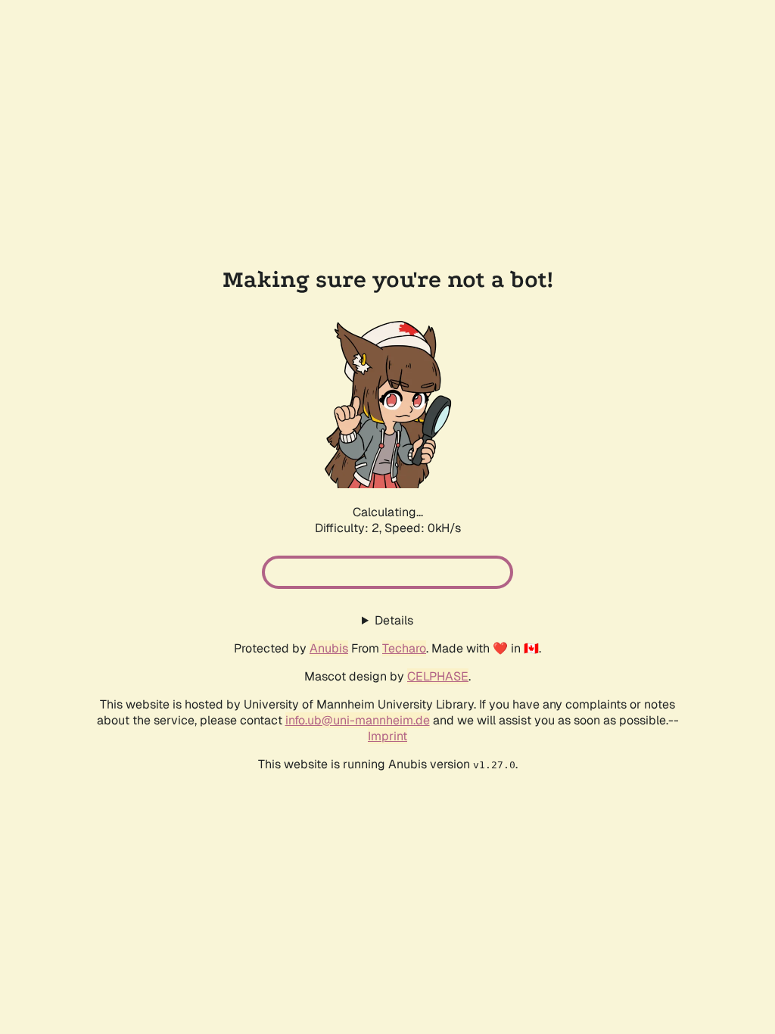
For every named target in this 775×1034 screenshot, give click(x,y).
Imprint (387, 736)
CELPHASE (437, 676)
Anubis (329, 648)
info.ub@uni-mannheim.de (357, 720)
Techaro (404, 648)
